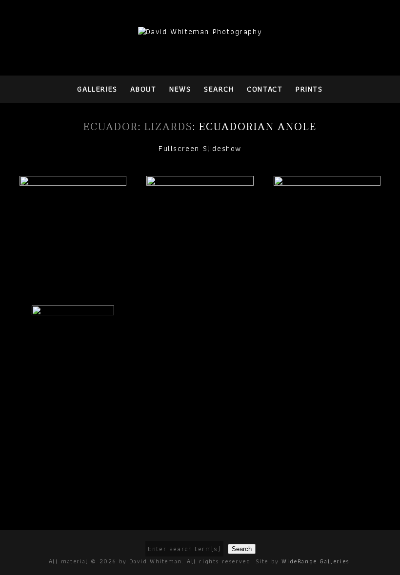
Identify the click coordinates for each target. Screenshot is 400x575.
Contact (264, 89)
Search (219, 89)
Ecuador (110, 127)
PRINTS (309, 89)
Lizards (168, 127)
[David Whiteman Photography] (200, 31)
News (180, 89)
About (143, 89)
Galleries (97, 89)
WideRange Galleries (315, 561)
